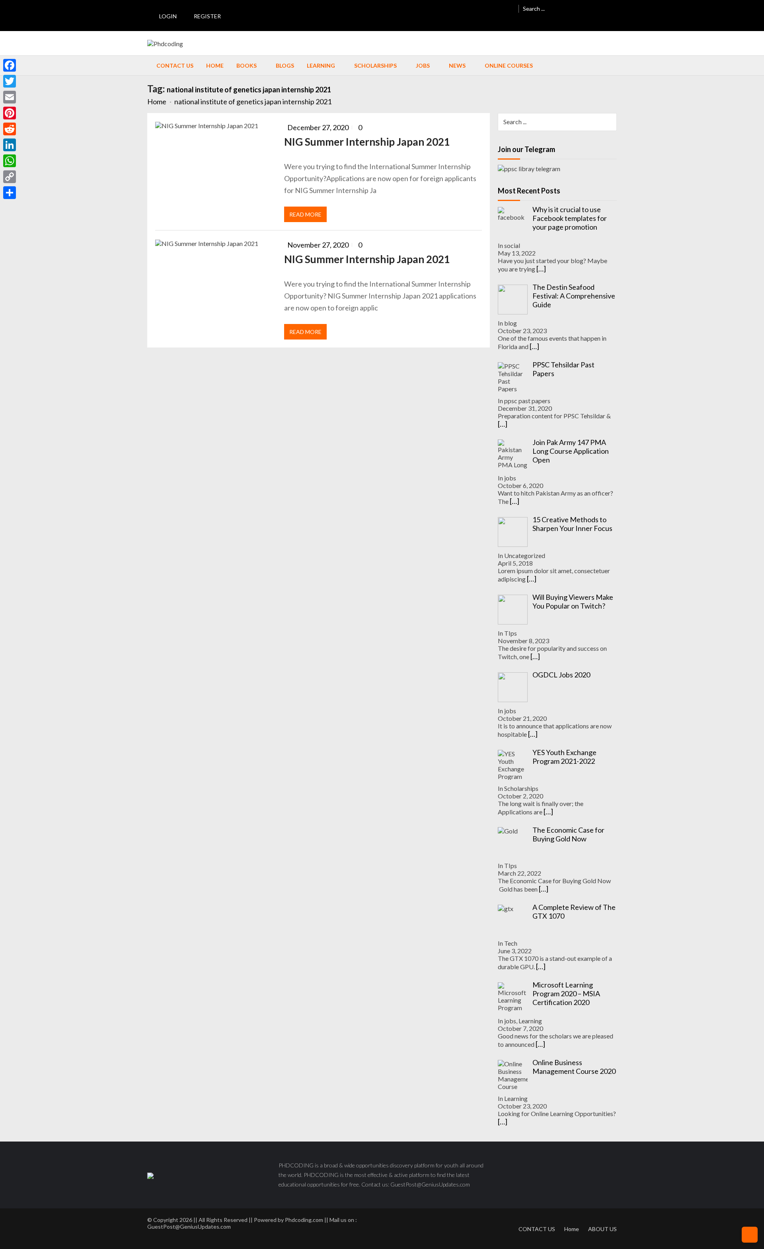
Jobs (423, 65)
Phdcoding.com (304, 1219)
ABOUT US (602, 1229)
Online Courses (509, 65)
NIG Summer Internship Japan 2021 (367, 141)
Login (168, 16)
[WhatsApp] (10, 161)
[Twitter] (10, 81)
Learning (321, 65)
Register (207, 16)
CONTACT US (536, 1229)
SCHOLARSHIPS (375, 65)
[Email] (10, 97)
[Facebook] (10, 65)
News (457, 65)
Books (246, 65)
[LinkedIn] (10, 145)
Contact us (174, 65)
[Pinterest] (10, 113)
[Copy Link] (10, 177)
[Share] (10, 193)
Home (215, 65)
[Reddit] (10, 129)
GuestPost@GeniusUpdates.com (189, 1226)
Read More (305, 214)
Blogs (285, 65)
